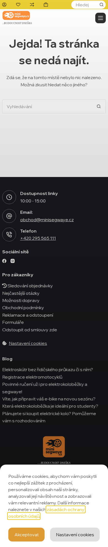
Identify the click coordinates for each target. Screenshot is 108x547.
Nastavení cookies (75, 534)
